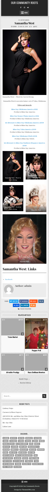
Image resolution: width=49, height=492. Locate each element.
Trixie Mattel (13, 337)
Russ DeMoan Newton (36, 372)
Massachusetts (33, 447)
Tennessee (29, 461)
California (37, 438)
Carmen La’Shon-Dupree (12, 412)
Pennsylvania (34, 458)
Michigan (6, 449)
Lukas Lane (7, 426)
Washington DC (38, 464)
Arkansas (29, 438)
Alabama (6, 438)
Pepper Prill (36, 350)
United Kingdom (8, 464)
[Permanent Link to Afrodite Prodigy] (12, 362)
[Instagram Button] (24, 7)
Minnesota (14, 449)
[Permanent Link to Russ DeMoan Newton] (36, 362)
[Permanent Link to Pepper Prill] (36, 333)
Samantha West (24, 23)
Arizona (21, 438)
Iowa (31, 444)
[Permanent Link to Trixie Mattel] (12, 326)
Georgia (27, 441)
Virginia (18, 464)
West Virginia (7, 467)
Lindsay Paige (8, 408)
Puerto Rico (7, 461)
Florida (20, 441)
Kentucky (6, 447)
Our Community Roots (24, 2)
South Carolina (18, 461)
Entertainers (25, 20)
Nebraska (41, 449)
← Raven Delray (24, 383)
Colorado (13, 441)
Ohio (35, 455)
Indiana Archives (8, 444)
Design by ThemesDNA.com (24, 490)
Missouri (33, 449)
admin (15, 26)
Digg (17, 305)
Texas (36, 461)
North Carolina (8, 455)
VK (42, 301)
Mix (34, 305)
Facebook (8, 279)
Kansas (37, 444)
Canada (5, 441)
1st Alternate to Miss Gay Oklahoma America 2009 (24, 123)
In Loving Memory (22, 444)
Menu (26, 12)
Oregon (25, 458)
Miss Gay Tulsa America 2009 (24, 129)
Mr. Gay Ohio (7, 423)
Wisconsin (17, 467)
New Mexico (22, 452)
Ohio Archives (7, 458)
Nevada (5, 452)
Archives (14, 438)
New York (31, 452)
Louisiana (15, 447)
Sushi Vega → (24, 379)
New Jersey (13, 452)
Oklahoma (28, 309)
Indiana (41, 441)
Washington (27, 464)
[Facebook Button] (20, 7)
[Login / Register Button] (27, 7)
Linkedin (25, 305)
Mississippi (24, 449)
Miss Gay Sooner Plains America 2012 (24, 116)
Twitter (15, 301)
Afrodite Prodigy (12, 372)
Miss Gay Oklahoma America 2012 (24, 109)
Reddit (34, 301)
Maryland (23, 447)
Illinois (34, 441)
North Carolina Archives (24, 455)
